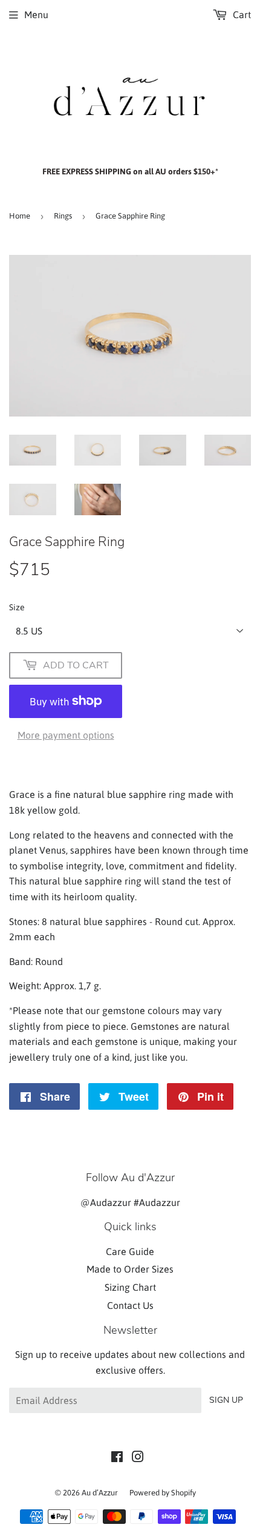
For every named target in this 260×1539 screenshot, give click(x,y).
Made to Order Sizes (130, 1269)
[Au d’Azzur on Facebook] (117, 1457)
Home (19, 215)
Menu (36, 14)
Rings (63, 215)
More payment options (66, 735)
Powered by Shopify (162, 1492)
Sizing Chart (130, 1287)
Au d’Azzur (100, 1492)
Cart (240, 14)
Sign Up (226, 1400)
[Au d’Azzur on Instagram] (138, 1457)
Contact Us (130, 1305)
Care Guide (130, 1251)
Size (17, 607)
